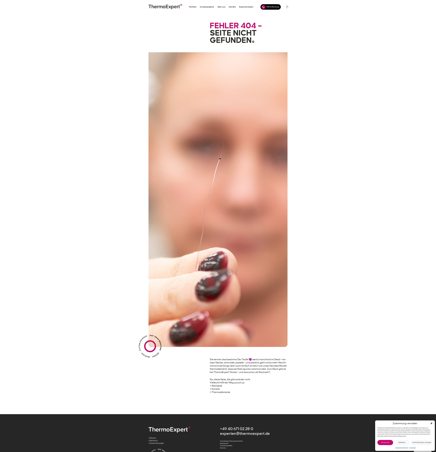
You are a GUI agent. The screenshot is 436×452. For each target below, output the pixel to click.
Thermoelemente (221, 392)
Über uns (221, 7)
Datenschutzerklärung (401, 447)
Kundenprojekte (207, 7)
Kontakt (216, 389)
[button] (431, 423)
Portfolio (192, 7)
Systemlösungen (157, 443)
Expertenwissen (246, 7)
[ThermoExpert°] (165, 7)
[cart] (287, 7)
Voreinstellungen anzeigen (421, 442)
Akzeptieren (385, 442)
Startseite (217, 386)
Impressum (412, 447)
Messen (153, 438)
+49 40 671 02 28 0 (236, 429)
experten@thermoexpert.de (245, 433)
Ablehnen (401, 442)
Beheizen (154, 441)
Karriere (232, 7)
